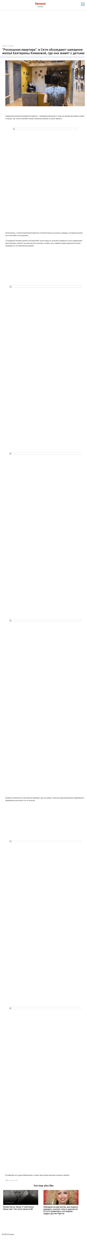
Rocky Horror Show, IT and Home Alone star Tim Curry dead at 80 (18, 1208)
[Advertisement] (43, 29)
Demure (40, 3)
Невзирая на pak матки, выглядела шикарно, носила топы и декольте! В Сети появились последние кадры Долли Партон (61, 1210)
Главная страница (8, 46)
